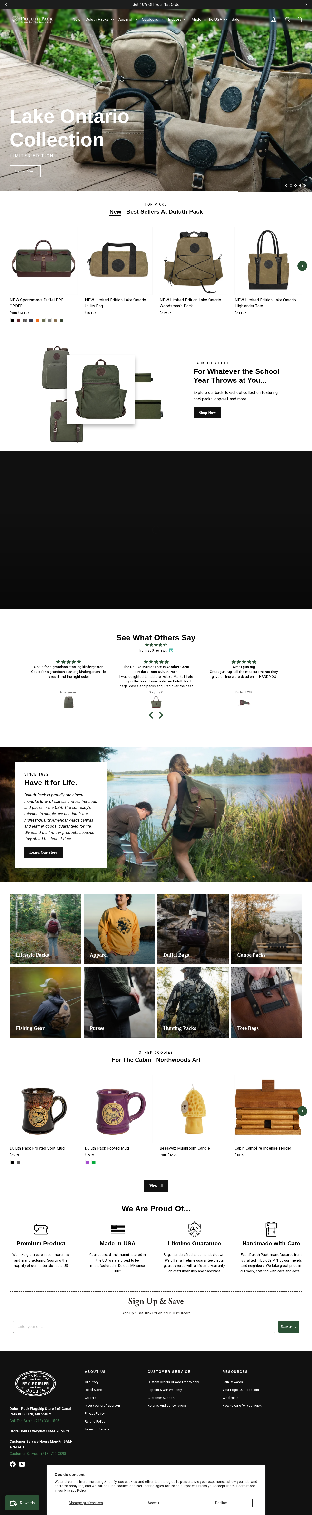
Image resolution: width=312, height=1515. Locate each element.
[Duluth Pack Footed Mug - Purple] (88, 1162)
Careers (90, 1398)
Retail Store (93, 1390)
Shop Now (207, 413)
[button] (152, 715)
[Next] (306, 4)
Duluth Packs (97, 19)
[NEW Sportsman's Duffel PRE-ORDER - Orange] (37, 320)
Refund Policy (95, 1421)
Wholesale (230, 1398)
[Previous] (6, 4)
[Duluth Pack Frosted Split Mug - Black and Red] (13, 1162)
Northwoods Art (178, 1059)
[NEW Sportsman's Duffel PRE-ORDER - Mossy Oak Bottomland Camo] (25, 320)
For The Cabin (131, 1059)
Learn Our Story (43, 852)
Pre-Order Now (28, 171)
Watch (160, 543)
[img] (156, 645)
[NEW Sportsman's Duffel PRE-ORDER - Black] (13, 320)
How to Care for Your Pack (242, 1405)
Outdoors (150, 19)
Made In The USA (207, 19)
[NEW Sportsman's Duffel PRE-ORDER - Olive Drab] (43, 320)
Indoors (175, 19)
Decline (221, 1503)
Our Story (91, 1382)
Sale (235, 19)
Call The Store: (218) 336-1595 (34, 1421)
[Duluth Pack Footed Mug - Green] (94, 1162)
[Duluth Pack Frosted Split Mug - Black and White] (19, 1162)
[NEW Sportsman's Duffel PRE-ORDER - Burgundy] (19, 320)
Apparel (125, 19)
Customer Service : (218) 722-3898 (38, 1453)
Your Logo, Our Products (241, 1390)
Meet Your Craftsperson (102, 1405)
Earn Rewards (233, 1382)
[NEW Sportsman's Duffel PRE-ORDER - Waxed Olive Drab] (61, 320)
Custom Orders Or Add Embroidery (173, 1382)
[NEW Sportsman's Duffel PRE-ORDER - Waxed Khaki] (55, 320)
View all (156, 1186)
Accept (153, 1503)
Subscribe (288, 1326)
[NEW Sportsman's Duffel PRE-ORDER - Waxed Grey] (49, 320)
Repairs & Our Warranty (165, 1390)
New (76, 19)
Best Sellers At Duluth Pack (164, 211)
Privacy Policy (75, 1490)
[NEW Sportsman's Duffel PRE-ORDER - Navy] (31, 320)
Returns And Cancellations (167, 1405)
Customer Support (161, 1398)
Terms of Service (97, 1429)
